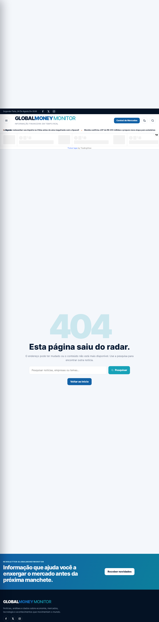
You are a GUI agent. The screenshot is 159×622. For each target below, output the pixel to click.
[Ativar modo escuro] (144, 120)
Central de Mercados (126, 120)
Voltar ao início (79, 381)
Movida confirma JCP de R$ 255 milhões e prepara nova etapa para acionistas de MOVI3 (109, 130)
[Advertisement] (79, 54)
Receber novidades (120, 571)
